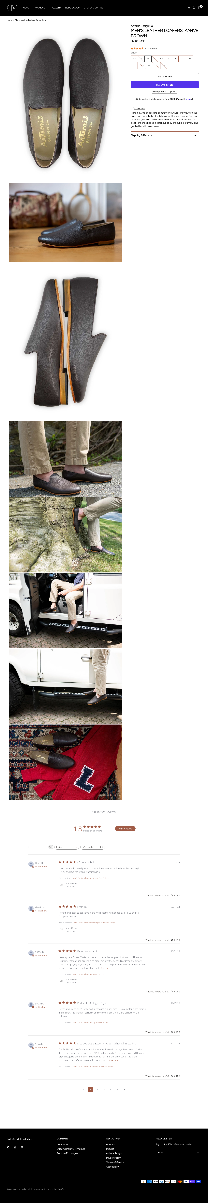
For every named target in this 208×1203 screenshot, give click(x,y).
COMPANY (62, 1139)
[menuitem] (27, 8)
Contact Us (63, 1144)
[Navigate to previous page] (83, 1089)
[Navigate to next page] (124, 1089)
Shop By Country (93, 8)
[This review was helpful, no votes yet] (172, 895)
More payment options (164, 91)
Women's (40, 8)
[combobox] (66, 847)
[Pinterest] (24, 1147)
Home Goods (72, 8)
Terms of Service (115, 1162)
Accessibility (112, 1167)
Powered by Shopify (55, 1189)
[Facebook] (10, 1147)
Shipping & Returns (141, 135)
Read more (106, 968)
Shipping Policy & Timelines (71, 1149)
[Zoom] (116, 30)
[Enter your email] (198, 1152)
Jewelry (56, 8)
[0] (199, 8)
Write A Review (125, 828)
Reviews (110, 1144)
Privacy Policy (113, 1158)
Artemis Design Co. (142, 26)
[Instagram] (17, 1147)
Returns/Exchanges (67, 1153)
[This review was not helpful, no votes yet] (177, 895)
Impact (110, 1149)
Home (9, 20)
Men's (26, 8)
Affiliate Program (115, 1153)
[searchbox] (38, 847)
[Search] (194, 8)
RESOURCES (113, 1139)
